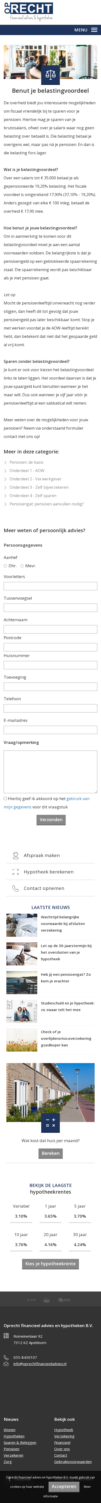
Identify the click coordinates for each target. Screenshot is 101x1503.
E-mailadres (15, 720)
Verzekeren (13, 1455)
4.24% (80, 1244)
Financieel (62, 1442)
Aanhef (10, 557)
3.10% (21, 1216)
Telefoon (12, 698)
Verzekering (64, 1436)
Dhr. (13, 565)
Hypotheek (63, 1429)
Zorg (8, 1461)
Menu (81, 30)
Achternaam (15, 619)
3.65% (50, 1216)
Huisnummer (17, 655)
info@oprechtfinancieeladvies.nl (39, 1363)
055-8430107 (25, 1357)
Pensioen (11, 1448)
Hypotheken (14, 1436)
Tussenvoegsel (18, 598)
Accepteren (64, 1486)
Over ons (62, 1448)
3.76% (21, 1244)
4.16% (50, 1244)
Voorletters (14, 576)
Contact (60, 1455)
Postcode (12, 637)
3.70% (80, 1216)
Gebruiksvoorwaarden (73, 1461)
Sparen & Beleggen (20, 1442)
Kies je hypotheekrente (50, 1263)
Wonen (9, 1429)
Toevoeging (15, 677)
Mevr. (30, 565)
